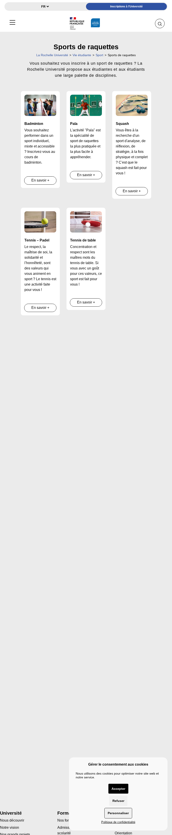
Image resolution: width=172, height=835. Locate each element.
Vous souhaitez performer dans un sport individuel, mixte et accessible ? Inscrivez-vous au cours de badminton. (39, 146)
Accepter (118, 788)
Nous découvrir (12, 820)
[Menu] (12, 22)
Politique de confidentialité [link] (118, 822)
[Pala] (86, 105)
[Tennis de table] (86, 222)
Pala (73, 124)
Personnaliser (118, 813)
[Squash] (132, 105)
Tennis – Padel (36, 240)
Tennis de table (83, 240)
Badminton (33, 124)
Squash (122, 124)
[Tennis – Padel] (40, 222)
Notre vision (9, 827)
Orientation (123, 833)
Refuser (118, 801)
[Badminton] (40, 105)
